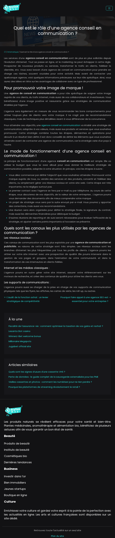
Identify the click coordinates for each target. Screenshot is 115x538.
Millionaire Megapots (20, 341)
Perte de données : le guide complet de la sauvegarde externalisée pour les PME (53, 376)
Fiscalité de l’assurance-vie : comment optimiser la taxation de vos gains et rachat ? (56, 326)
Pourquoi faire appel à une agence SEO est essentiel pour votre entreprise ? (84, 299)
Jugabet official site (20, 346)
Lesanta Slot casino (19, 331)
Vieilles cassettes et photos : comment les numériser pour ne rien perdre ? (50, 381)
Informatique (12, 52)
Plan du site (57, 536)
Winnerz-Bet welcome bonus (25, 336)
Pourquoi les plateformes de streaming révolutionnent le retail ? (44, 387)
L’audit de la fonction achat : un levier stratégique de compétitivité (27, 299)
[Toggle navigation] (109, 8)
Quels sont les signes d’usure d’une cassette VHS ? (37, 371)
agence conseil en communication (60, 125)
